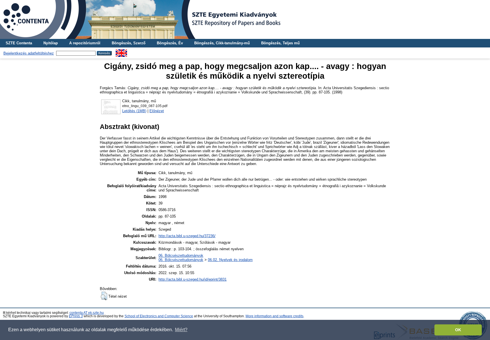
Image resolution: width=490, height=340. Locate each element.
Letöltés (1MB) (134, 111)
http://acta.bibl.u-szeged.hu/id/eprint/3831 (193, 279)
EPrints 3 (76, 316)
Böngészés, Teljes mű (280, 43)
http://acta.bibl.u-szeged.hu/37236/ (187, 236)
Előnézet (156, 111)
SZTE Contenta (19, 43)
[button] (104, 296)
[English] (121, 51)
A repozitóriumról (84, 43)
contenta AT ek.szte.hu (86, 312)
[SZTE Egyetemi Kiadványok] (245, 19)
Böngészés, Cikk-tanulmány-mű (222, 43)
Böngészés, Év (170, 43)
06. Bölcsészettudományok (181, 255)
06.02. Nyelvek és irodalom (230, 260)
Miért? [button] (181, 329)
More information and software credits (274, 316)
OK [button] (458, 330)
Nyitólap (50, 43)
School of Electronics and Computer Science (158, 316)
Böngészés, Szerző (128, 43)
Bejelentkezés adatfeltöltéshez (28, 53)
